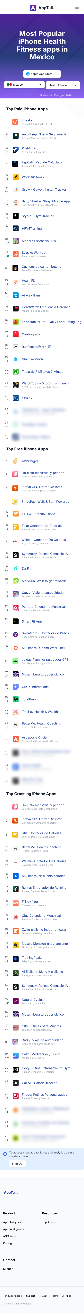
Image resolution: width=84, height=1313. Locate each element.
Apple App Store (41, 73)
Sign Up (17, 1163)
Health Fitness (58, 85)
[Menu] (77, 7)
